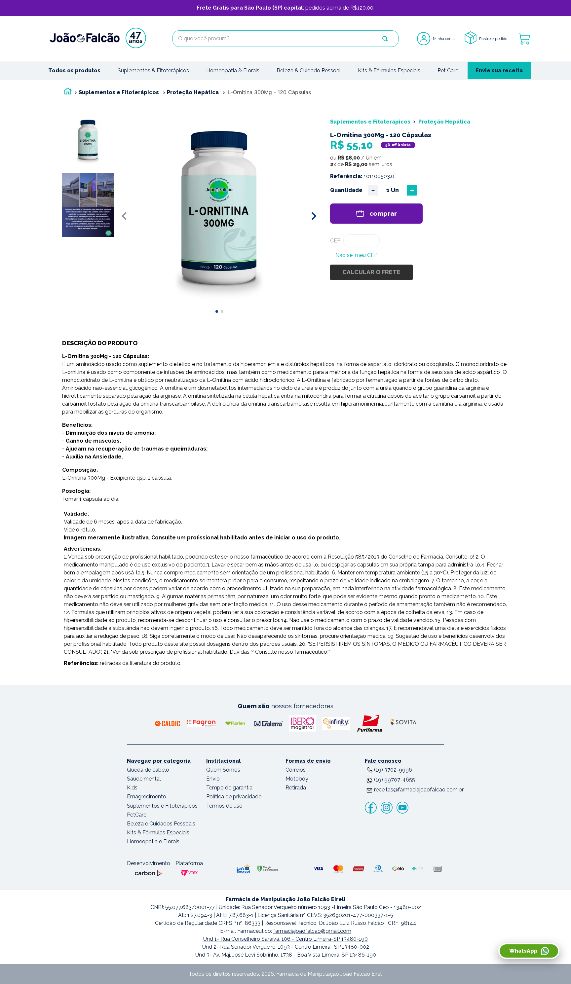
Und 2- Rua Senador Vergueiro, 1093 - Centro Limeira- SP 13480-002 (285, 947)
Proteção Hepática (193, 92)
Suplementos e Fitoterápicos (119, 92)
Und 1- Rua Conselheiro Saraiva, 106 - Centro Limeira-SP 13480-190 (285, 939)
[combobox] (285, 38)
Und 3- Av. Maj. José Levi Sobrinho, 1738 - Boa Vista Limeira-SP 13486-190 (285, 955)
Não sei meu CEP (356, 255)
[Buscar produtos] (385, 39)
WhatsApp (523, 951)
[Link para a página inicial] (67, 93)
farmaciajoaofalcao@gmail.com (312, 931)
